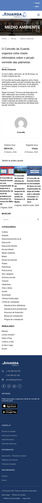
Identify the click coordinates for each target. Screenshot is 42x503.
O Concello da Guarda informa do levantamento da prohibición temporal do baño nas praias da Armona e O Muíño (20, 189)
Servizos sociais (8, 277)
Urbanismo (6, 284)
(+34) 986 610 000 (13, 371)
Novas (13, 39)
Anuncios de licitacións (13, 312)
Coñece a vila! (8, 342)
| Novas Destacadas (10, 298)
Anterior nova (9, 145)
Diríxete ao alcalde (9, 431)
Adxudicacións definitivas (14, 305)
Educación (6, 242)
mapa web (26, 498)
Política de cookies (19, 495)
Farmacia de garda (9, 464)
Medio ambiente (27, 39)
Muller (4, 256)
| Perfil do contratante (10, 302)
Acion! (4, 349)
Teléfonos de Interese (10, 460)
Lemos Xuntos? (8, 335)
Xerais (4, 291)
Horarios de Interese (9, 435)
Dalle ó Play (7, 338)
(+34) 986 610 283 (13, 375)
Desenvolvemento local (11, 239)
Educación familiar (9, 246)
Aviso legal (6, 495)
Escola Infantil (7, 249)
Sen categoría (7, 274)
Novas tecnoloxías (9, 260)
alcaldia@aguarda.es (14, 380)
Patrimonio (6, 267)
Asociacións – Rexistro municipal (14, 456)
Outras (4, 263)
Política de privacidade (12, 498)
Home (4, 39)
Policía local (7, 270)
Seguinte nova (32, 145)
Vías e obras (7, 288)
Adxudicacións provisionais (15, 309)
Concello (21, 132)
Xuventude (6, 295)
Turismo (5, 281)
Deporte (5, 235)
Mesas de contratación (13, 316)
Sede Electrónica (8, 439)
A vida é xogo (7, 345)
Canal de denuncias (9, 444)
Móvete (5, 331)
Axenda (4, 476)
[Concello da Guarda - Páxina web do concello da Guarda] (14, 14)
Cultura (5, 232)
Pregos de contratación (13, 319)
